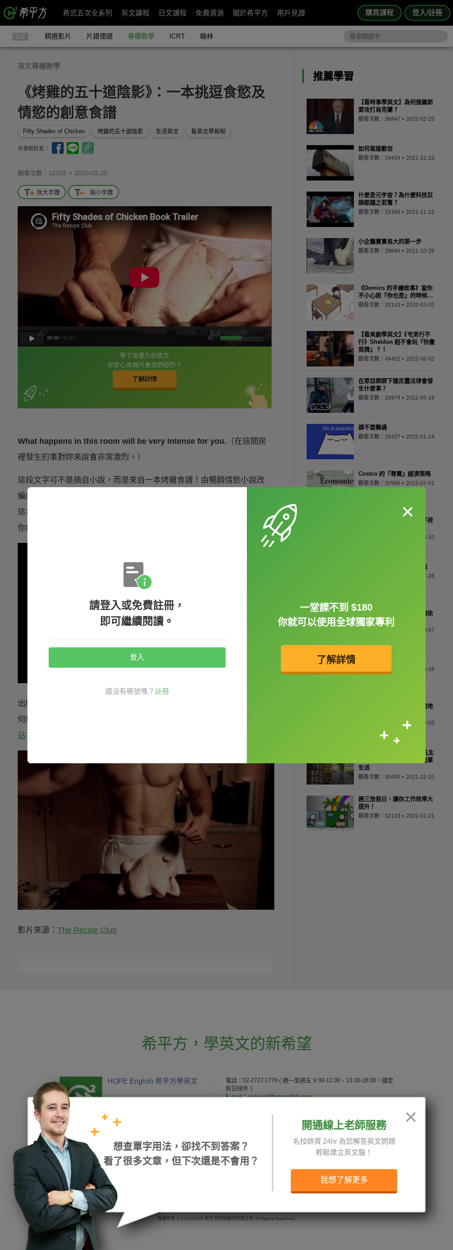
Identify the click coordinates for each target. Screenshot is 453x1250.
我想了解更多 (344, 1180)
